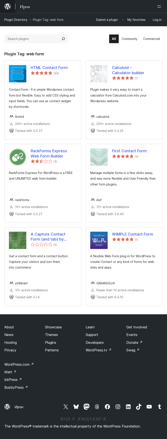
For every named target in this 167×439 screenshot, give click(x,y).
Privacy (10, 350)
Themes (51, 335)
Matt (10, 372)
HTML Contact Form (49, 67)
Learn (90, 327)
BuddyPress (16, 387)
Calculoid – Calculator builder (128, 70)
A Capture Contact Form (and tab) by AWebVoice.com (48, 237)
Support (92, 335)
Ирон (19, 407)
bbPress (13, 379)
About (9, 327)
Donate (134, 342)
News (8, 335)
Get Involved (136, 327)
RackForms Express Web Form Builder (49, 153)
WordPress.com (19, 364)
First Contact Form (129, 151)
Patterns (52, 350)
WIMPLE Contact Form (132, 234)
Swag (133, 350)
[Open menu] (160, 6)
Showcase (53, 327)
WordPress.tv (99, 350)
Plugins (50, 342)
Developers (95, 342)
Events (131, 335)
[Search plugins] (63, 38)
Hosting (10, 342)
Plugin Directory (15, 19)
